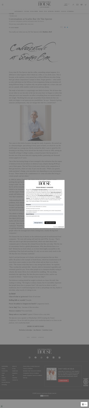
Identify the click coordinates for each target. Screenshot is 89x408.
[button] (84, 404)
